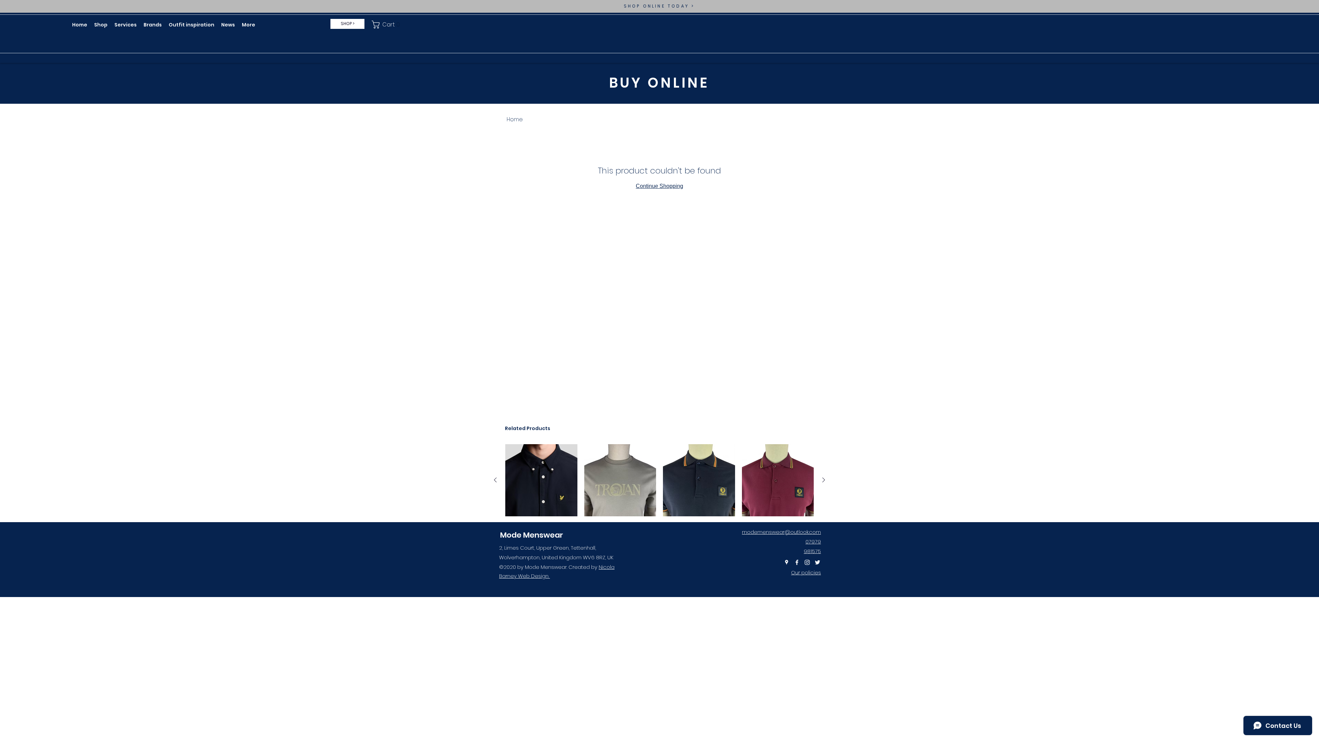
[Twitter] (817, 562)
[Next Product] (824, 480)
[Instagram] (807, 562)
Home (515, 119)
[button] (387, 25)
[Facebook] (796, 562)
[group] (659, 480)
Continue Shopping (659, 186)
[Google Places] (786, 562)
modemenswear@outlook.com (781, 532)
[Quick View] (541, 480)
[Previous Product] (495, 480)
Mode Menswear (531, 535)
